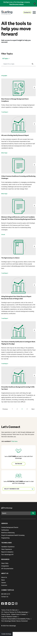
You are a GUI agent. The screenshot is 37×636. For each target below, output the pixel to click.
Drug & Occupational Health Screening (12, 535)
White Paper (4, 153)
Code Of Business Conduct (9, 616)
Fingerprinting (5, 538)
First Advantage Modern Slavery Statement (14, 621)
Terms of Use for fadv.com (9, 610)
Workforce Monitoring (8, 532)
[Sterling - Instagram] (16, 604)
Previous (5, 409)
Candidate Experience (7, 546)
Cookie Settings (6, 634)
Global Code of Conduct (19, 614)
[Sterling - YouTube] (13, 604)
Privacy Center (5, 614)
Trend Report (4, 112)
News (3, 580)
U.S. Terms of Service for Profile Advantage (14, 612)
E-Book (3, 234)
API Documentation (7, 568)
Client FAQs (4, 563)
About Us (4, 577)
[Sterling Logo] (6, 12)
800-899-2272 (5, 594)
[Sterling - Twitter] (10, 604)
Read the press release (16, 4)
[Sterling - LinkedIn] (6, 604)
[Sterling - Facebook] (3, 604)
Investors (4, 585)
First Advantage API (7, 554)
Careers (3, 582)
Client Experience (6, 549)
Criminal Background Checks (9, 527)
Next (33, 409)
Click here (14, 441)
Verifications (5, 530)
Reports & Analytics (7, 552)
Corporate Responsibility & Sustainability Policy (15, 619)
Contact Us (27, 12)
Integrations (5, 566)
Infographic (4, 75)
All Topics (5, 58)
